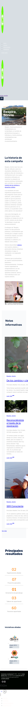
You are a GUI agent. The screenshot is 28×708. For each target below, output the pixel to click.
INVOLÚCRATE (7, 47)
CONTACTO (6, 49)
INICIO (5, 43)
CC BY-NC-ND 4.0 (20, 675)
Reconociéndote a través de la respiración (15, 423)
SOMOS (5, 45)
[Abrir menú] (2, 98)
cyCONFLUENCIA (5, 678)
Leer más (10, 396)
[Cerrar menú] (0, 694)
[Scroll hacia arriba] (1, 691)
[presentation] (16, 406)
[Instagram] (3, 686)
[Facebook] (1, 686)
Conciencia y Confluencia (7, 674)
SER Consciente (15, 506)
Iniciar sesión (4, 52)
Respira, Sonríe (11, 376)
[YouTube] (6, 686)
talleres (19, 245)
